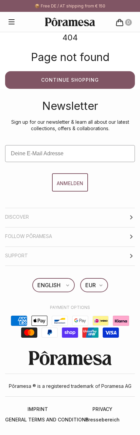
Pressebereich (102, 419)
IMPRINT (38, 409)
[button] (11, 22)
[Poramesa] (70, 22)
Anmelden (70, 183)
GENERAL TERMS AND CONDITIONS (37, 419)
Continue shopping (70, 80)
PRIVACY (102, 409)
